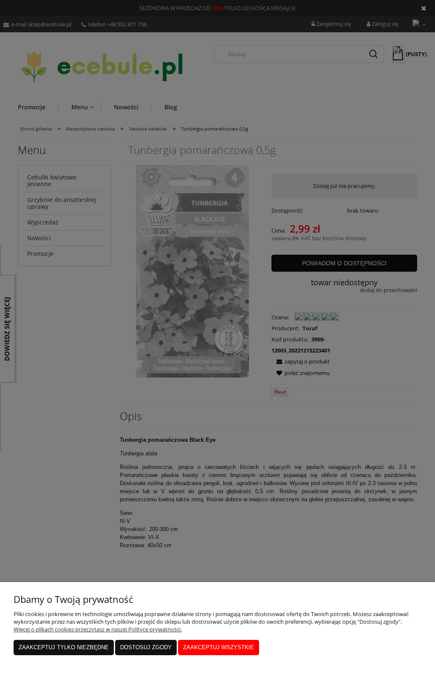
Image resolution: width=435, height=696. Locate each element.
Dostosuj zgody (146, 647)
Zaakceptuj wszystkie (218, 647)
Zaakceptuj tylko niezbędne (64, 647)
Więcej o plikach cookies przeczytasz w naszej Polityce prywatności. (98, 629)
